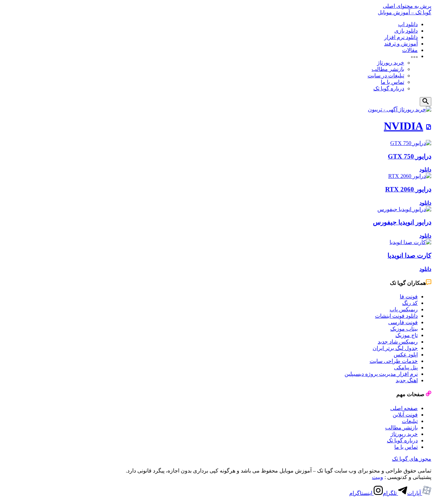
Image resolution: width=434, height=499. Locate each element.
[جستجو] (425, 101)
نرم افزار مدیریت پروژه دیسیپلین (381, 374)
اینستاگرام (361, 493)
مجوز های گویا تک (411, 459)
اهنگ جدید (407, 380)
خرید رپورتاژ (390, 63)
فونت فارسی (403, 322)
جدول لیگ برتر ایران (395, 348)
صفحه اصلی (404, 408)
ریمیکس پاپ (404, 309)
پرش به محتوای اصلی (407, 6)
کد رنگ (410, 303)
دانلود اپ (408, 24)
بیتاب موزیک (404, 329)
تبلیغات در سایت (386, 75)
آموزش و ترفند (401, 44)
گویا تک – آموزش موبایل (404, 12)
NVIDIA (403, 126)
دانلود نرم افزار (401, 37)
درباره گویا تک (388, 88)
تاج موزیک (406, 335)
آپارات (414, 493)
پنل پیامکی (406, 367)
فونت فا (409, 296)
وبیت (377, 477)
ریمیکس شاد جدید (398, 342)
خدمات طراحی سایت (394, 361)
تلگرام (390, 493)
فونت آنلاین (405, 415)
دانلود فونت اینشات (396, 316)
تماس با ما (392, 82)
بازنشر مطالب (388, 69)
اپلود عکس (406, 354)
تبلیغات (410, 421)
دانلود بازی (406, 31)
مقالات (410, 50)
